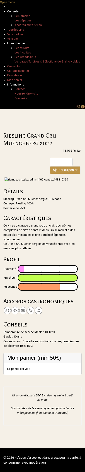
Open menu (7, 2)
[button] (13, 11)
